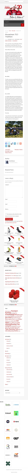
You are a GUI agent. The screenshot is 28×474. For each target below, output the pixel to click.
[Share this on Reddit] (18, 144)
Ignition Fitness (12, 319)
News (6, 351)
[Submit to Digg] (15, 144)
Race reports (13, 30)
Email (6, 204)
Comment (7, 184)
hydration (7, 319)
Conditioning (8, 371)
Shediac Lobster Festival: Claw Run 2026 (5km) (12, 277)
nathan (9, 321)
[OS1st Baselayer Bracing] (16, 438)
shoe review (10, 327)
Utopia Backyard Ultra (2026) (9, 281)
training (12, 331)
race (15, 321)
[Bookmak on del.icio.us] (12, 144)
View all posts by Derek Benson (13, 162)
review (10, 322)
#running (8, 312)
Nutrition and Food (9, 345)
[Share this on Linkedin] (6, 146)
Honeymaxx (19, 317)
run (13, 323)
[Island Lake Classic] (8, 429)
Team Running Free (11, 329)
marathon (16, 319)
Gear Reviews (7, 339)
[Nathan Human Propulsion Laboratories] (8, 438)
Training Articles (7, 367)
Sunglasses (18, 327)
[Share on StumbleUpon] (20, 144)
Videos (6, 384)
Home (10, 30)
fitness (18, 316)
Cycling (8, 360)
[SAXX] (16, 446)
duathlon (12, 316)
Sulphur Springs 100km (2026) (9, 284)
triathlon (16, 331)
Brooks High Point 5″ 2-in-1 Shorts (10, 275)
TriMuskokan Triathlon (18, 149)
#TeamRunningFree (11, 314)
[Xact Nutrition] (8, 463)
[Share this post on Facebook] (6, 144)
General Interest (9, 374)
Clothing (8, 341)
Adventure (8, 357)
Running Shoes (18, 326)
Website (6, 209)
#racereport (14, 311)
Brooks (18, 314)
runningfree (8, 326)
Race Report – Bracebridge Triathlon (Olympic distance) (9, 151)
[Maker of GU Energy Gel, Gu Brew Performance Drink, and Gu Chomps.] (8, 421)
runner (18, 322)
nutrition (12, 321)
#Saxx (16, 312)
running (8, 324)
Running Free (15, 324)
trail (19, 329)
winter (19, 330)
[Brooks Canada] (16, 404)
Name (6, 199)
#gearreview (9, 311)
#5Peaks (6, 311)
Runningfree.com (13, 326)
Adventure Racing (9, 369)
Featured (15, 316)
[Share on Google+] (9, 146)
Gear (21, 316)
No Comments (15, 40)
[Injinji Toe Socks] (16, 421)
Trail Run (21, 329)
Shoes (13, 327)
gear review (8, 317)
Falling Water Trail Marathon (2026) (10, 273)
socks (15, 327)
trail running (7, 331)
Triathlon (9, 40)
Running (8, 362)
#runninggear (13, 312)
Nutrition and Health (9, 376)
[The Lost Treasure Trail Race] (16, 429)
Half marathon (14, 317)
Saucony (6, 327)
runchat (15, 322)
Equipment (8, 343)
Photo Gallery (7, 353)
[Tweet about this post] (9, 144)
